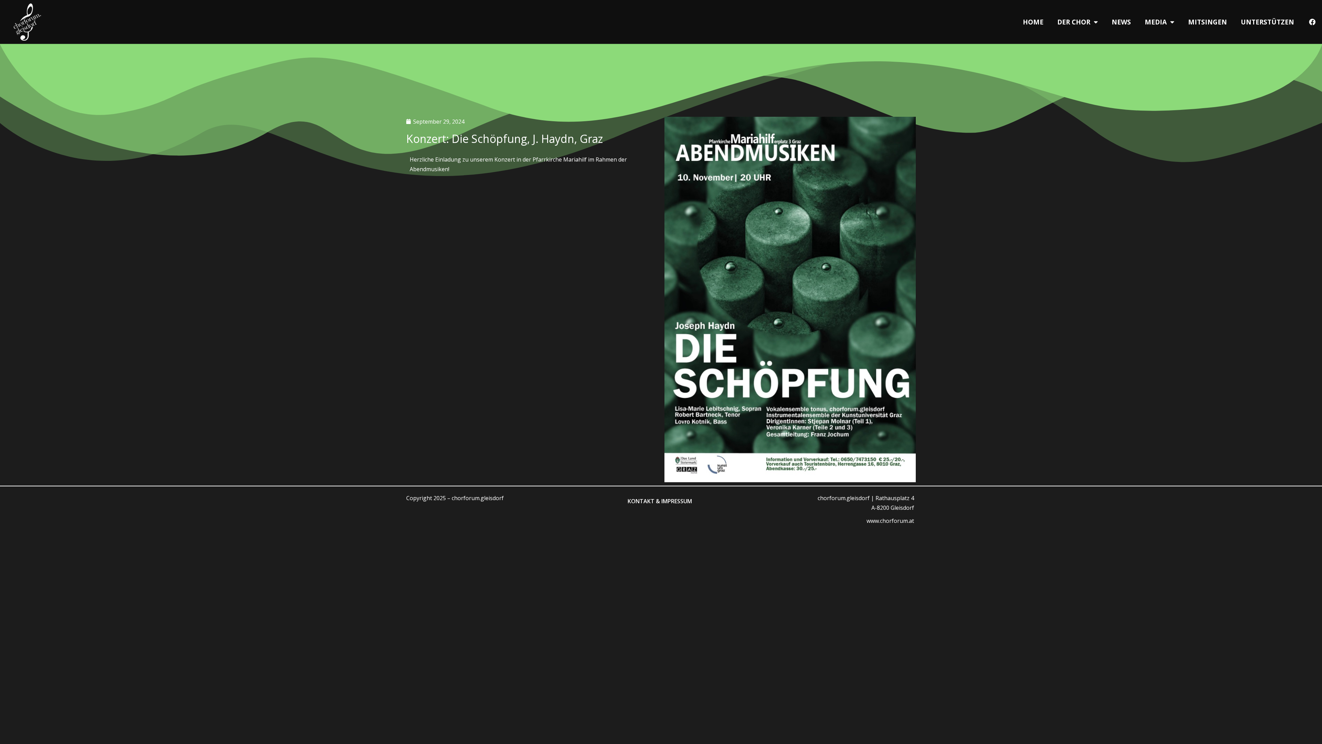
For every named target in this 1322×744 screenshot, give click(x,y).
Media (1156, 22)
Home (1033, 22)
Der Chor (1073, 22)
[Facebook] (1312, 22)
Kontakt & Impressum (660, 501)
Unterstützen (1267, 22)
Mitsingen (1207, 22)
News (1121, 22)
